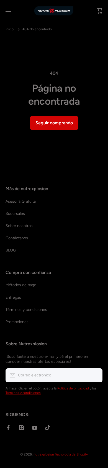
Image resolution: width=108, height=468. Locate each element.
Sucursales (15, 213)
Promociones (17, 321)
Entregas (13, 297)
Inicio (10, 29)
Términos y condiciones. (23, 393)
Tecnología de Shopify (71, 454)
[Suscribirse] (95, 375)
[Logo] (54, 11)
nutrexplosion (44, 454)
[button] (99, 11)
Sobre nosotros (19, 225)
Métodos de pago (21, 285)
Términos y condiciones (26, 309)
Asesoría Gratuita (21, 201)
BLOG (11, 250)
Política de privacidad (73, 388)
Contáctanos (17, 238)
